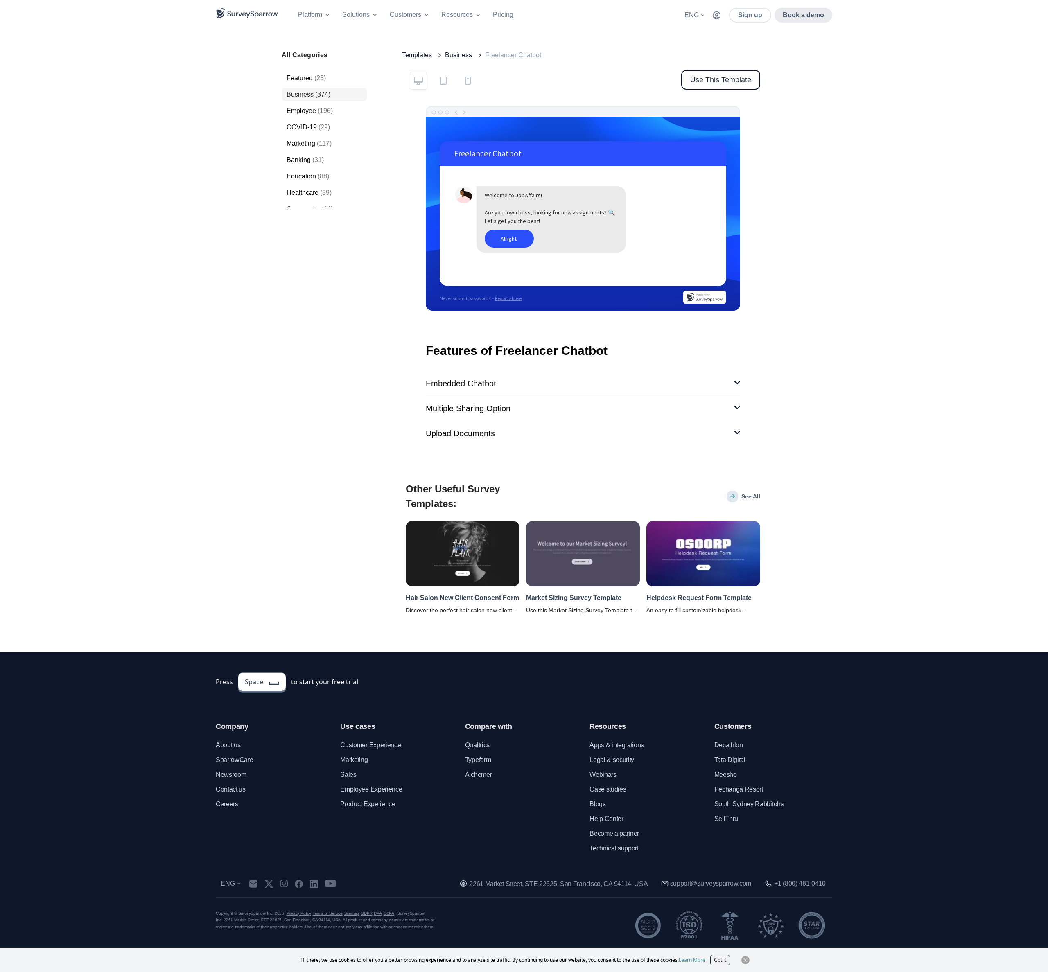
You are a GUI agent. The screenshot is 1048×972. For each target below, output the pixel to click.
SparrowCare (234, 759)
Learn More (692, 959)
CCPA (389, 913)
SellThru (726, 818)
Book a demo (803, 14)
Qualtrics (477, 745)
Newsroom (231, 774)
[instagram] (284, 884)
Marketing (354, 759)
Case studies (608, 789)
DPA (378, 913)
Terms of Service (328, 913)
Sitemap (351, 913)
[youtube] (330, 884)
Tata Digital (729, 759)
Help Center (606, 818)
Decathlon (728, 745)
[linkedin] (313, 884)
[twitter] (268, 884)
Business (458, 55)
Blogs (597, 804)
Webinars (603, 774)
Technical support (614, 848)
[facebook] (298, 884)
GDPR (366, 913)
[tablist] (443, 80)
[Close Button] (745, 960)
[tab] (418, 81)
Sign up (750, 14)
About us (228, 745)
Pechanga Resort (738, 789)
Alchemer (478, 774)
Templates (417, 55)
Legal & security (612, 759)
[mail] (253, 884)
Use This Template (720, 80)
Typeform (478, 759)
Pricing (503, 14)
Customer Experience (370, 745)
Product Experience (367, 804)
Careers (227, 804)
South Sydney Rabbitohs (749, 804)
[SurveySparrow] (247, 13)
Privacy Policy (299, 913)
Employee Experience (371, 789)
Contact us (231, 789)
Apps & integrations (617, 745)
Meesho (725, 774)
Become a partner (614, 833)
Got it (720, 959)
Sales (348, 774)
